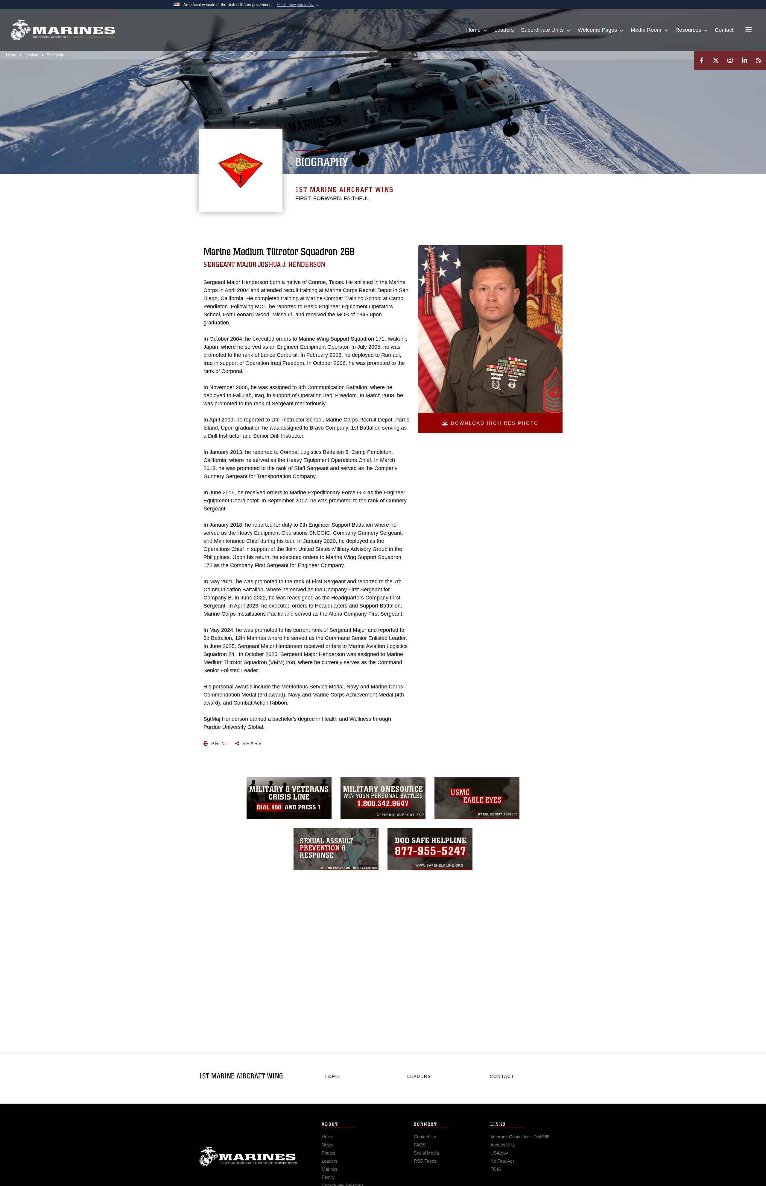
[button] (298, 5)
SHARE (252, 743)
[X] (716, 60)
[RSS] (759, 60)
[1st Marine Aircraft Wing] (62, 29)
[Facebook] (701, 60)
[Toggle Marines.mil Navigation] (748, 30)
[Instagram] (730, 60)
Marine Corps (248, 1156)
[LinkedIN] (744, 60)
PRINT (220, 743)
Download (495, 423)
